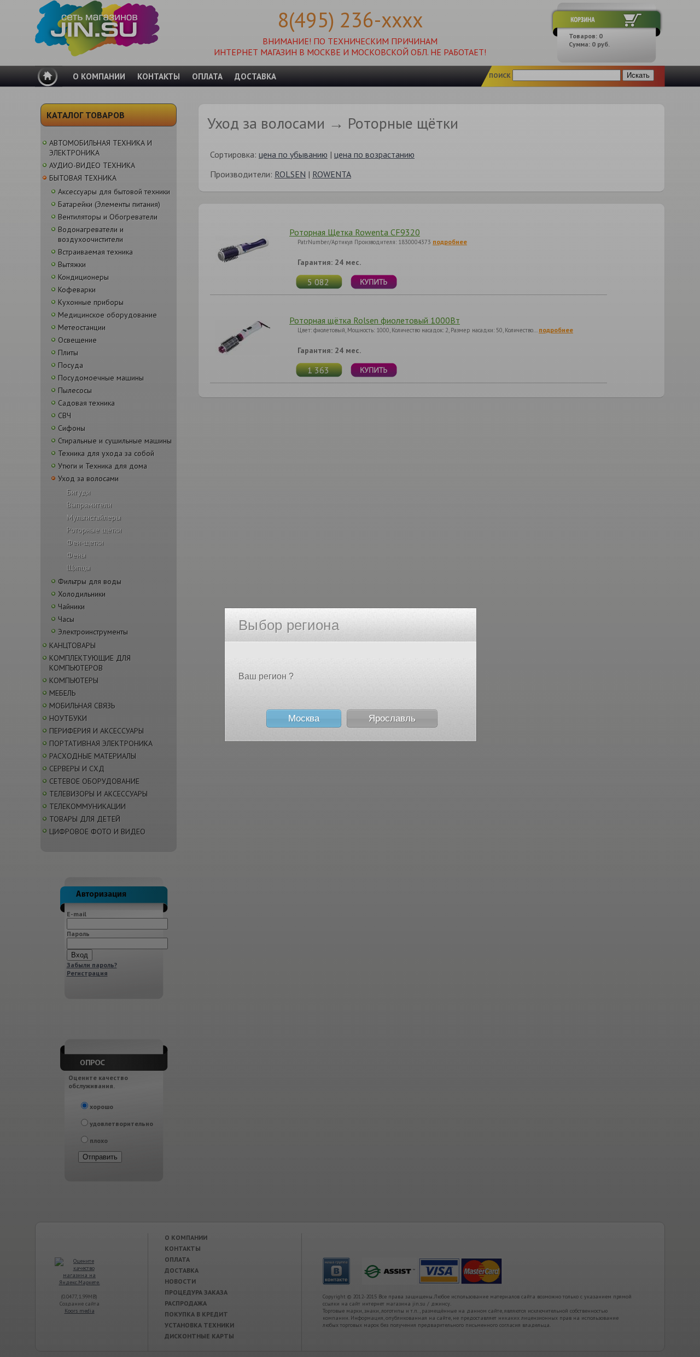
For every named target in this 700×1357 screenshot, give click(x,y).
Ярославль (392, 718)
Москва (303, 718)
